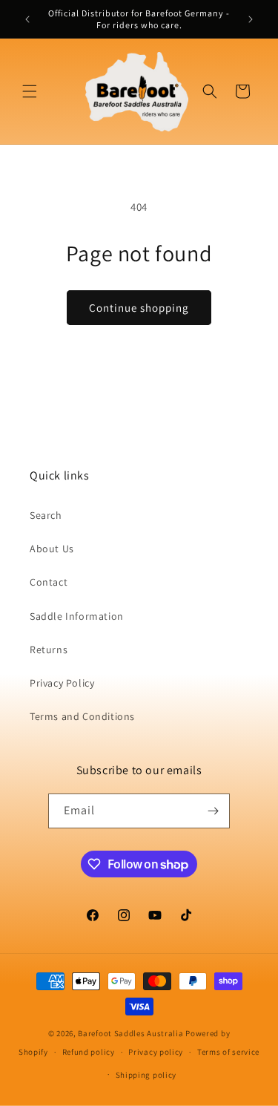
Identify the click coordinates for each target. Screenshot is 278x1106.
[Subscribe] (212, 810)
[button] (29, 91)
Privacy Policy (62, 683)
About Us (52, 548)
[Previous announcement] (27, 19)
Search (46, 515)
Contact (48, 582)
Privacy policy (155, 1052)
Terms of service (228, 1052)
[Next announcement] (250, 19)
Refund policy (88, 1052)
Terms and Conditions (82, 716)
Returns (48, 649)
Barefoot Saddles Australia (130, 1033)
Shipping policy (146, 1075)
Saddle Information (77, 616)
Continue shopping (139, 308)
